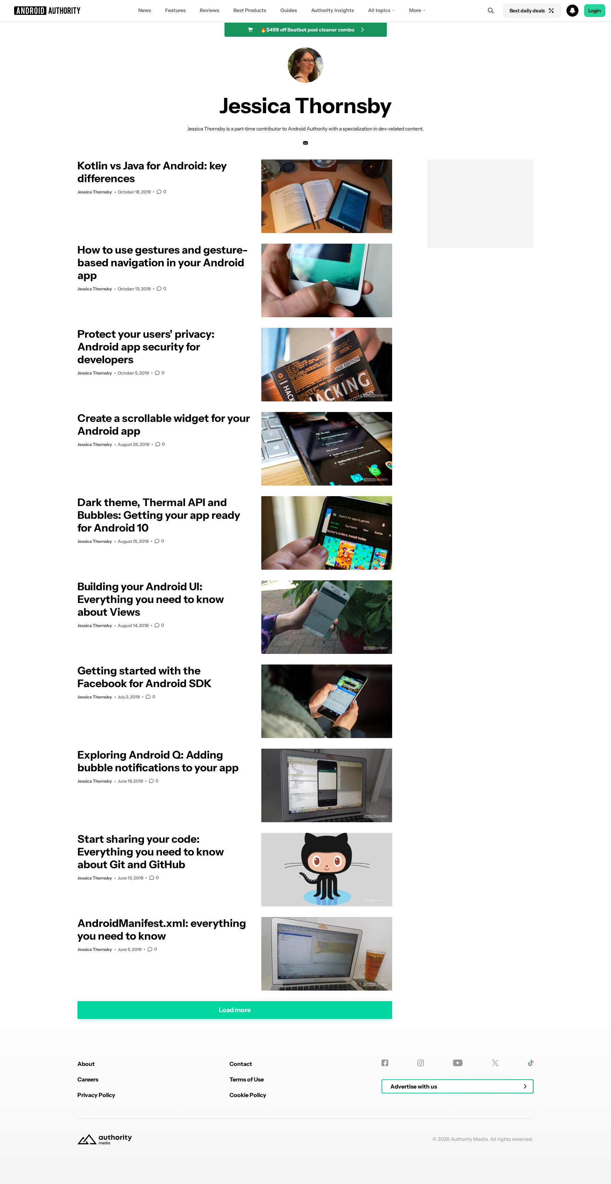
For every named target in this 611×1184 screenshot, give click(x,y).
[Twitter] (495, 1063)
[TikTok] (531, 1063)
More (415, 10)
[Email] (305, 143)
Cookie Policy (247, 1094)
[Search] (491, 11)
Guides (288, 10)
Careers (87, 1079)
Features (175, 10)
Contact (240, 1063)
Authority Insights (332, 10)
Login (594, 10)
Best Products (249, 10)
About (86, 1063)
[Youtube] (457, 1063)
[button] (305, 10)
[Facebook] (385, 1063)
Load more (235, 1010)
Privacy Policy (96, 1094)
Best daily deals (527, 10)
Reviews (209, 10)
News (144, 10)
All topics (379, 10)
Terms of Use (246, 1079)
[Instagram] (420, 1063)
